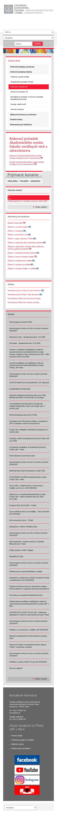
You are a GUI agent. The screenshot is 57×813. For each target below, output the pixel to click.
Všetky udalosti (41, 207)
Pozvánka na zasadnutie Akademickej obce (26, 595)
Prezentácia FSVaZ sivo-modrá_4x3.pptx (23, 302)
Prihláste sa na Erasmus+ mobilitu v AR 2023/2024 (28, 630)
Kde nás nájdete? (16, 668)
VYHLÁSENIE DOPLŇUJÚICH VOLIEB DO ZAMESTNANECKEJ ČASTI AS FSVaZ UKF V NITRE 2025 (27, 406)
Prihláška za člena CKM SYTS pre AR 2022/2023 (28, 662)
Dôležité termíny (17, 744)
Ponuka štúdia (16, 736)
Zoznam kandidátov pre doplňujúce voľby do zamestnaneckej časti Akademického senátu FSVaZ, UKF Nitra (26, 365)
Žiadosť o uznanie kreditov (18, 227)
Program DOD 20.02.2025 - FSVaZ (22, 505)
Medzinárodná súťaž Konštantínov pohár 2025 (27, 471)
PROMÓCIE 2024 (16, 556)
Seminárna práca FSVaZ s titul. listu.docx (23, 294)
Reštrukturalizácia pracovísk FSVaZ (23, 415)
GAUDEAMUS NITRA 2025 (19, 389)
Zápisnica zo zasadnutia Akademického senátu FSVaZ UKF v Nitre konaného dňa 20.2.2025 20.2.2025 (27, 496)
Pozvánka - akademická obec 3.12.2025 (24, 343)
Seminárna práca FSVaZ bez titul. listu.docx (24, 290)
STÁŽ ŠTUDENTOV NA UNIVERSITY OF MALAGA (29, 383)
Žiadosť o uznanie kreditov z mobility (22, 268)
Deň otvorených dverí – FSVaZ (21, 520)
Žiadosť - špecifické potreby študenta (22, 253)
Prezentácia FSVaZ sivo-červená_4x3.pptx (24, 298)
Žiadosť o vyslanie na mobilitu (19, 265)
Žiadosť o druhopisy (15, 231)
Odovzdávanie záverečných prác (22, 456)
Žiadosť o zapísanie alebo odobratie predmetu (25, 243)
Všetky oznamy (41, 679)
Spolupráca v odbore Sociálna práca (23, 527)
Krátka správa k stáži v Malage (21, 550)
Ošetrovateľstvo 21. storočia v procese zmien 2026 (27, 201)
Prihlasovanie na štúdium (20, 748)
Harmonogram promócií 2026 (20, 322)
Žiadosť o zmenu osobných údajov (21, 257)
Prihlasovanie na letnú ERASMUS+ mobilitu (25, 571)
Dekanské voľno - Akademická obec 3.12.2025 (27, 337)
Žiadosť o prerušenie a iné (18, 235)
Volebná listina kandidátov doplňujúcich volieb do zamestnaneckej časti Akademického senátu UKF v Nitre (29, 603)
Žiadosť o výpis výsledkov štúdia (20, 239)
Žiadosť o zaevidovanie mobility (20, 261)
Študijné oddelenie (16, 717)
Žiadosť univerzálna (15, 223)
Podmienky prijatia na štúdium (22, 740)
